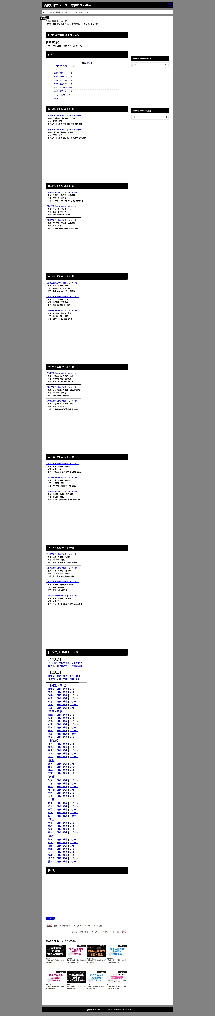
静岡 (50, 764)
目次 (55, 69)
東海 (78, 676)
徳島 (50, 826)
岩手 (50, 695)
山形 (50, 701)
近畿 (59, 679)
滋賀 (50, 780)
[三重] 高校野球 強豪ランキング (64, 66)
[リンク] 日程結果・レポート (63, 95)
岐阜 (50, 770)
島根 (50, 812)
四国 (72, 679)
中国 (65, 679)
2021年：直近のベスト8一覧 (63, 91)
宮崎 (50, 855)
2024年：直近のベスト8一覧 (63, 80)
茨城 (50, 715)
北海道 (51, 676)
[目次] (56, 98)
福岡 (50, 839)
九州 (78, 679)
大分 (50, 852)
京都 (50, 783)
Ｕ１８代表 (77, 663)
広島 (50, 806)
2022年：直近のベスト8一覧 (63, 87)
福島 (50, 708)
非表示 (89, 63)
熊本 (50, 849)
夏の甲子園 (64, 663)
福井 (50, 756)
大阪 (50, 793)
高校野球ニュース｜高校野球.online (67, 5)
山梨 (50, 724)
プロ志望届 (77, 666)
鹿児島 (51, 858)
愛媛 (50, 829)
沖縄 (50, 861)
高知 (50, 832)
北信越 (51, 679)
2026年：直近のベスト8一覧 (63, 73)
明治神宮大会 (63, 666)
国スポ (51, 666)
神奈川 (51, 734)
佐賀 (50, 842)
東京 (72, 676)
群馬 (50, 721)
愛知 (50, 767)
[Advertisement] (87, 160)
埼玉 (50, 727)
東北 (59, 676)
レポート (74, 689)
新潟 (50, 747)
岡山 (50, 803)
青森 (50, 692)
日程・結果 (62, 689)
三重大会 (51, 918)
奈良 (50, 786)
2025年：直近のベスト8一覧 (63, 77)
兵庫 (50, 796)
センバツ (52, 663)
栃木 (50, 718)
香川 (50, 823)
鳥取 (50, 809)
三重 (50, 773)
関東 (65, 676)
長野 (50, 744)
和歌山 (51, 790)
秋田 (50, 698)
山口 (50, 816)
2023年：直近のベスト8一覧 (63, 84)
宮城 (50, 704)
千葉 (50, 730)
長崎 (50, 846)
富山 (50, 750)
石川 (50, 753)
